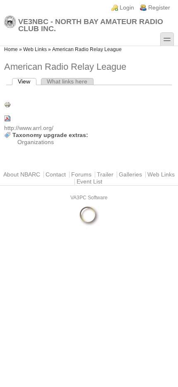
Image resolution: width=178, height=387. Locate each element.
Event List (89, 182)
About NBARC (21, 174)
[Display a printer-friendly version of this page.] (89, 104)
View (27, 81)
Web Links (35, 49)
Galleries (130, 174)
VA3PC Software (89, 197)
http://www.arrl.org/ (28, 128)
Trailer (105, 174)
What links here (67, 81)
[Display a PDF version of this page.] (89, 118)
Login (127, 8)
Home (11, 49)
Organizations (35, 142)
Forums (81, 174)
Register (159, 8)
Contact (56, 174)
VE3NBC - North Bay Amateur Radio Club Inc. (90, 24)
